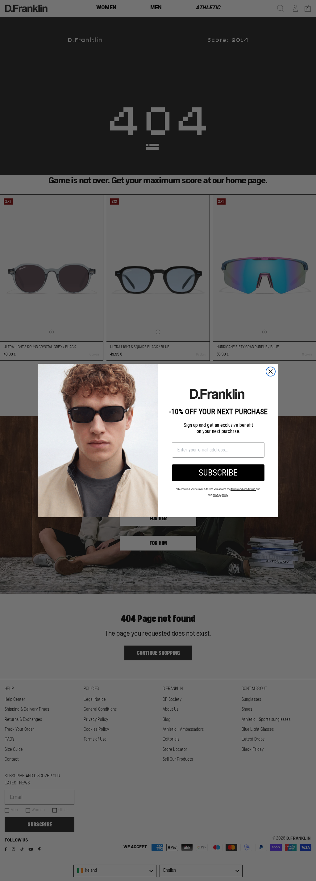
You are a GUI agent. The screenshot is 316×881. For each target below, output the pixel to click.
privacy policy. (220, 495)
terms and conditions (243, 489)
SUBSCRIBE (218, 473)
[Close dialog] (270, 371)
